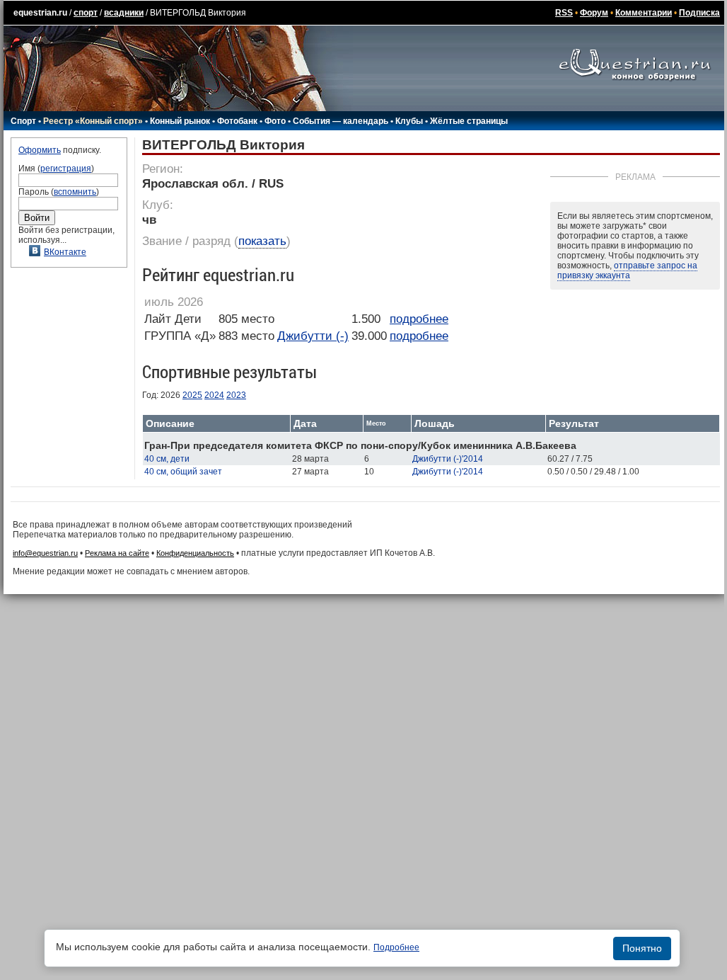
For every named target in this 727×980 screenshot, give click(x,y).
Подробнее (396, 947)
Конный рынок (180, 121)
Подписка (699, 13)
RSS (564, 13)
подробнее (419, 319)
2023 (236, 395)
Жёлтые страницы (469, 121)
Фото (275, 121)
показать (262, 241)
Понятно (642, 948)
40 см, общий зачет (183, 472)
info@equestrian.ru (45, 553)
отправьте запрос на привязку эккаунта (627, 270)
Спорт (23, 121)
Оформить (39, 150)
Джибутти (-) (313, 336)
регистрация (65, 168)
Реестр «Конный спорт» (93, 121)
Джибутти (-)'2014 (447, 459)
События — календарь (340, 121)
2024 (214, 395)
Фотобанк (237, 121)
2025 (192, 395)
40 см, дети (167, 459)
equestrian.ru (40, 13)
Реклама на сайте (117, 553)
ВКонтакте (65, 252)
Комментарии (643, 13)
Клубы (409, 121)
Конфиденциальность (195, 553)
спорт (86, 13)
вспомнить (75, 192)
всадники (124, 13)
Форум (594, 13)
